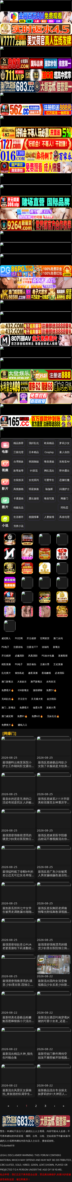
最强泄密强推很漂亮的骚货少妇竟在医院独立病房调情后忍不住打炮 (17, 838)
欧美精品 (49, 443)
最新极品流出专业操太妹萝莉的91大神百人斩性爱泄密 (53, 1093)
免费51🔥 (51, 690)
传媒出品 (18, 507)
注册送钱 (18, 647)
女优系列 (34, 480)
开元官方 (22, 699)
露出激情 (34, 498)
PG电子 (5, 647)
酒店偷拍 (31, 664)
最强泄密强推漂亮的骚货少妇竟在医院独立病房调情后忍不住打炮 (52, 948)
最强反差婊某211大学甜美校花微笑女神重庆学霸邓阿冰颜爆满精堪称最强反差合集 (54, 804)
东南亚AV (64, 461)
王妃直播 (58, 664)
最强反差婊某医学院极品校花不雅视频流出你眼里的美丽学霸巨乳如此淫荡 (52, 840)
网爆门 (64, 498)
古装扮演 (18, 480)
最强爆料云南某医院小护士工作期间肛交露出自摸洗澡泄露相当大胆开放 (17, 767)
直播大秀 (51, 707)
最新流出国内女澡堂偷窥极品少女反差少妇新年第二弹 (52, 984)
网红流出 (49, 470)
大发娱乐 (22, 681)
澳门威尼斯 (7, 716)
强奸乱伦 (34, 443)
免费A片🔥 (37, 716)
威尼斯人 (6, 638)
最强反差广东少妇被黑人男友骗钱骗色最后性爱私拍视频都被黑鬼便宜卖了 (52, 877)
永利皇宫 (51, 681)
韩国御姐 (34, 461)
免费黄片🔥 (8, 724)
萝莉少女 (64, 443)
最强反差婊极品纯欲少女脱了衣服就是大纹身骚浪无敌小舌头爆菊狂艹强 (52, 767)
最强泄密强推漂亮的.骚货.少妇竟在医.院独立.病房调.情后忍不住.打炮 (18, 984)
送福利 (45, 647)
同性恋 (64, 507)
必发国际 (59, 673)
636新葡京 (23, 690)
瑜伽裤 (49, 489)
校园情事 (34, 517)
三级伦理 (18, 452)
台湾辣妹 (18, 461)
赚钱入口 (22, 724)
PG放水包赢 (48, 655)
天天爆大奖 (37, 699)
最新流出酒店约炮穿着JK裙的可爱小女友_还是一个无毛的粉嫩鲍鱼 (54, 1020)
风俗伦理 (64, 517)
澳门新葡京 (7, 681)
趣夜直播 (33, 673)
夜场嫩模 (46, 673)
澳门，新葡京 (9, 707)
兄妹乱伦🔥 (53, 716)
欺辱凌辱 (18, 470)
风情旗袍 (18, 489)
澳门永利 (58, 638)
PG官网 (19, 638)
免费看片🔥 (8, 690)
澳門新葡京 (36, 681)
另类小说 (18, 526)
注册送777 (32, 647)
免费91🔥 (22, 716)
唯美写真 (49, 498)
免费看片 (24, 707)
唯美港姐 (49, 461)
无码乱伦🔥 (8, 699)
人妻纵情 (49, 517)
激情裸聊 (37, 690)
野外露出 (64, 470)
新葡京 (56, 647)
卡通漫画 (18, 498)
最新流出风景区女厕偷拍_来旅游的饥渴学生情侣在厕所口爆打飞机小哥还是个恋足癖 (17, 1095)
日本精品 (34, 452)
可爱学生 (49, 480)
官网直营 (45, 638)
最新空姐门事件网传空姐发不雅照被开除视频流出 (52, 1057)
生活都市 (18, 517)
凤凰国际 (33, 655)
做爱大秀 (37, 707)
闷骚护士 (64, 489)
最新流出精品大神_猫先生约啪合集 (17, 1055)
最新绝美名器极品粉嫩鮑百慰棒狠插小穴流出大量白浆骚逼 (17, 1020)
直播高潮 (63, 655)
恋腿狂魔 (64, 480)
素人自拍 (64, 452)
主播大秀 (45, 664)
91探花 (34, 470)
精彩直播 (6, 664)
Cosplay (49, 452)
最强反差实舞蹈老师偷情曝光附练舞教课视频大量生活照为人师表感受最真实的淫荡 (52, 913)
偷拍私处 (19, 673)
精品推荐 (18, 443)
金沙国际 (51, 699)
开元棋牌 (31, 638)
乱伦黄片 (6, 673)
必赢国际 (19, 655)
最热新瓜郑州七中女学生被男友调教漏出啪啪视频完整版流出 (17, 911)
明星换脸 (34, 489)
